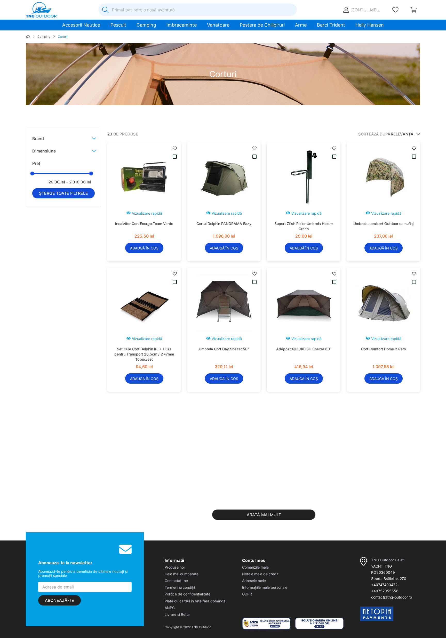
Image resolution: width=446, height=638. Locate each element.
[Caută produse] (105, 10)
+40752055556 (385, 591)
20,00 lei (57, 182)
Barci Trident (331, 25)
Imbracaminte (181, 25)
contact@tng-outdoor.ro (391, 597)
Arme (301, 25)
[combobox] (198, 10)
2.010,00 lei (78, 182)
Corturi (63, 36)
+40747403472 (384, 585)
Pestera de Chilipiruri (262, 25)
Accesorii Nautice (81, 25)
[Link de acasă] (28, 37)
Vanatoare (218, 25)
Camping (146, 25)
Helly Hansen (369, 25)
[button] (64, 138)
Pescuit (118, 25)
